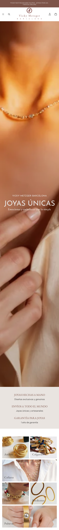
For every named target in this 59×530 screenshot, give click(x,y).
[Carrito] (56, 14)
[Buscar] (9, 14)
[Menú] (3, 14)
